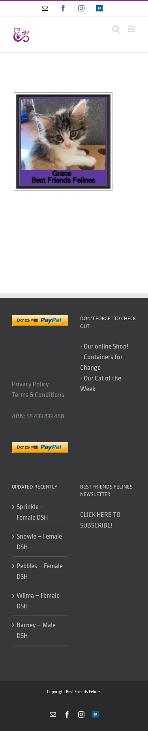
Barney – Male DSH (36, 630)
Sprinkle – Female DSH (32, 512)
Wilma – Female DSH (38, 601)
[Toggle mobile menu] (132, 29)
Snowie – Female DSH (39, 542)
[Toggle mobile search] (116, 29)
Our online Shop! (106, 346)
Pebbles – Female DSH (40, 571)
